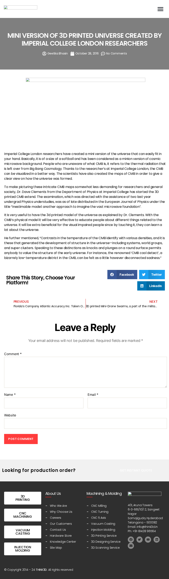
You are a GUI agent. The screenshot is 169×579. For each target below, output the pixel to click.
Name (9, 395)
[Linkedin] (157, 539)
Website (10, 415)
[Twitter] (139, 539)
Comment (13, 354)
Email (93, 395)
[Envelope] (131, 546)
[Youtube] (148, 539)
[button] (160, 9)
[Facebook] (131, 539)
